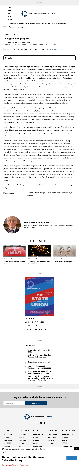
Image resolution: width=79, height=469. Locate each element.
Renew (10, 11)
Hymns (35, 437)
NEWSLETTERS (69, 431)
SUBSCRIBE (30, 318)
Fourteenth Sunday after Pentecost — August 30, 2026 (39, 367)
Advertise (8, 16)
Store (36, 431)
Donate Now (53, 434)
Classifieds (61, 24)
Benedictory (10, 34)
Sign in (4, 452)
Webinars (36, 440)
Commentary (41, 24)
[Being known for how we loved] (14, 251)
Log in (10, 19)
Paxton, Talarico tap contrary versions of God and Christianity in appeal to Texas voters (40, 378)
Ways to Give (52, 437)
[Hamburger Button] (4, 26)
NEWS (32, 24)
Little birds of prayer (63, 261)
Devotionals (38, 434)
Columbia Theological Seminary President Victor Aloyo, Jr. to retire (40, 357)
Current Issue (23, 24)
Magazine (24, 431)
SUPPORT (52, 431)
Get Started (71, 458)
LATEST (13, 24)
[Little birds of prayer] (64, 251)
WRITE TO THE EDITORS (36, 329)
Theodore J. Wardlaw (18, 43)
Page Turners (67, 446)
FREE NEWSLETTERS (18, 28)
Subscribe (8, 8)
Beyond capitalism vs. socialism (40, 362)
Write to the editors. (57, 49)
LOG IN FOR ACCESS (34, 322)
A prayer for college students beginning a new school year (39, 372)
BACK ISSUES (31, 326)
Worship (51, 24)
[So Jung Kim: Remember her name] (39, 251)
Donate (9, 13)
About (8, 431)
